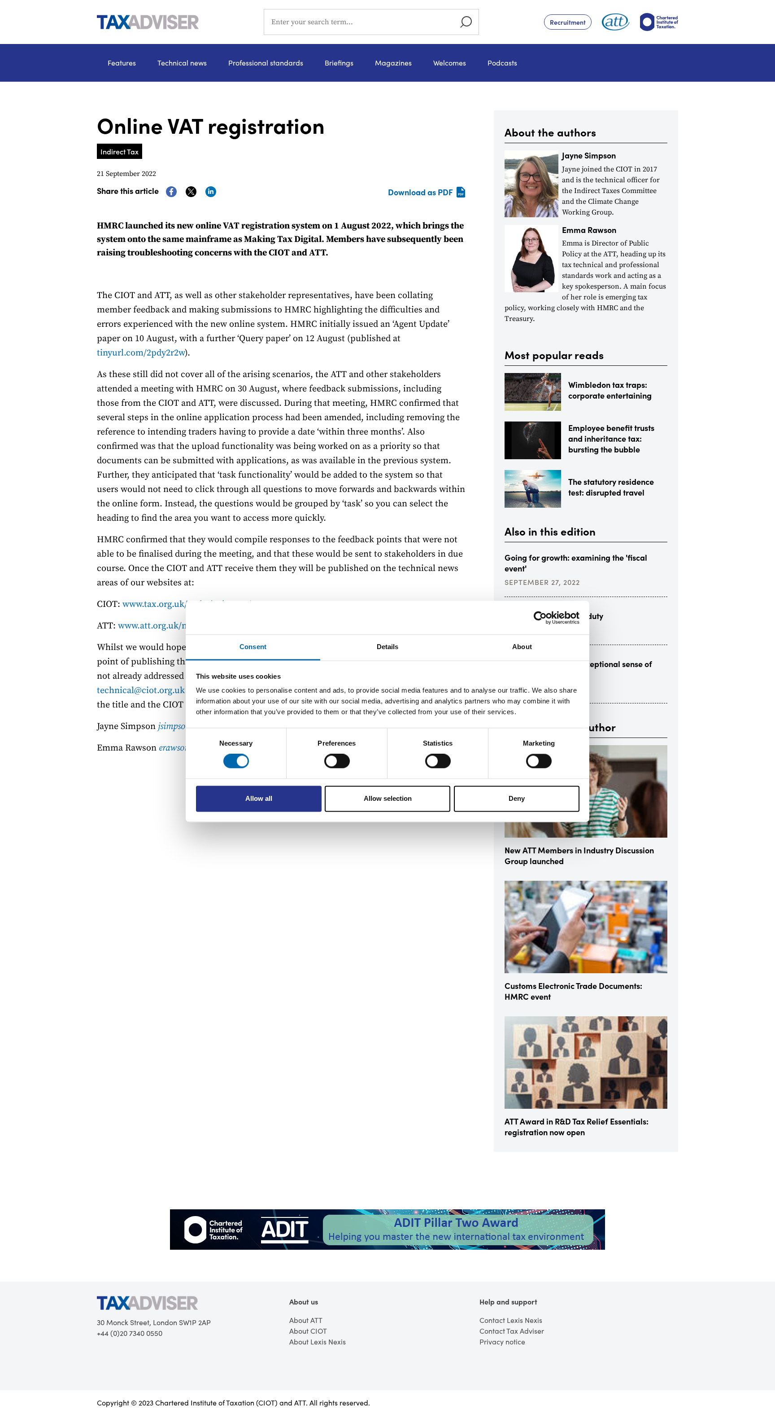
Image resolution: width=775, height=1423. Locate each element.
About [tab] (522, 646)
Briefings (339, 62)
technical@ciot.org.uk (141, 690)
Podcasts (502, 62)
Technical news (182, 62)
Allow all (258, 798)
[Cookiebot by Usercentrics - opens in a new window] (540, 617)
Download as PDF (420, 192)
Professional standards (265, 62)
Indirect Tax (119, 151)
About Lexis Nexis (317, 1341)
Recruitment (568, 22)
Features (122, 62)
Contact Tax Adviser (511, 1330)
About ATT (305, 1320)
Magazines (393, 62)
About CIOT (308, 1330)
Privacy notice (502, 1341)
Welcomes (449, 62)
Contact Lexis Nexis (510, 1320)
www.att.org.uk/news (159, 626)
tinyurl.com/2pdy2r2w (141, 353)
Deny (517, 798)
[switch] (337, 761)
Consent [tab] (252, 646)
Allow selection (388, 798)
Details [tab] (388, 646)
